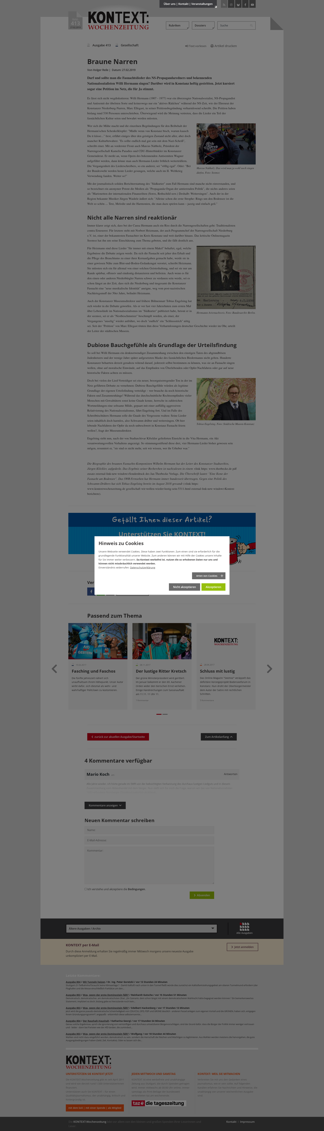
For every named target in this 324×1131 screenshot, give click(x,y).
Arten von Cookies (206, 575)
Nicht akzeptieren (184, 587)
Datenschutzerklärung (142, 567)
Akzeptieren (213, 587)
